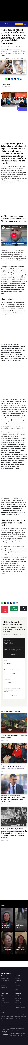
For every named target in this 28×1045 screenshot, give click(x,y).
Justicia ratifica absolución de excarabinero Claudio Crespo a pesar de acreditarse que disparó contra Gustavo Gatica (13, 798)
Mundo (3, 1005)
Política (3, 1015)
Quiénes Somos (5, 978)
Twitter (17, 983)
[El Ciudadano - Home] (7, 24)
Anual (22, 634)
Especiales (17, 1016)
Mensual (16, 634)
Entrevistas (18, 1002)
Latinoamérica (5, 1002)
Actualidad (14, 59)
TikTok (16, 987)
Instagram (18, 980)
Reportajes (18, 1005)
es (18, 1035)
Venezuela (3, 1000)
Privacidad (4, 987)
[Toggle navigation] (25, 23)
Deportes (3, 1020)
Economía (18, 1015)
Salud (7, 1016)
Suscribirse (14, 654)
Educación (4, 1018)
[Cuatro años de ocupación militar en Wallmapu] (14, 723)
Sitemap (23, 1033)
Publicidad (3, 983)
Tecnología (18, 1018)
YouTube (23, 609)
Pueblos (24, 1015)
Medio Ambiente (10, 1015)
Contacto (3, 985)
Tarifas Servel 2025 (15, 1033)
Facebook (17, 978)
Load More (14, 963)
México (3, 998)
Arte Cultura (10, 1018)
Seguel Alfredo (6, 84)
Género (12, 1016)
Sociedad (23, 1016)
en (21, 1035)
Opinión (17, 1000)
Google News (5, 610)
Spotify (17, 989)
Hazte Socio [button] (19, 23)
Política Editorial (5, 980)
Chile (19, 59)
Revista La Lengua (20, 1007)
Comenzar (14, 673)
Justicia (3, 1016)
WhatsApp (14, 609)
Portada (24, 59)
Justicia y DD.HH (5, 59)
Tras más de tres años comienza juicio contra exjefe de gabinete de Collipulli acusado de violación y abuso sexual (13, 767)
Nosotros (12, 1028)
